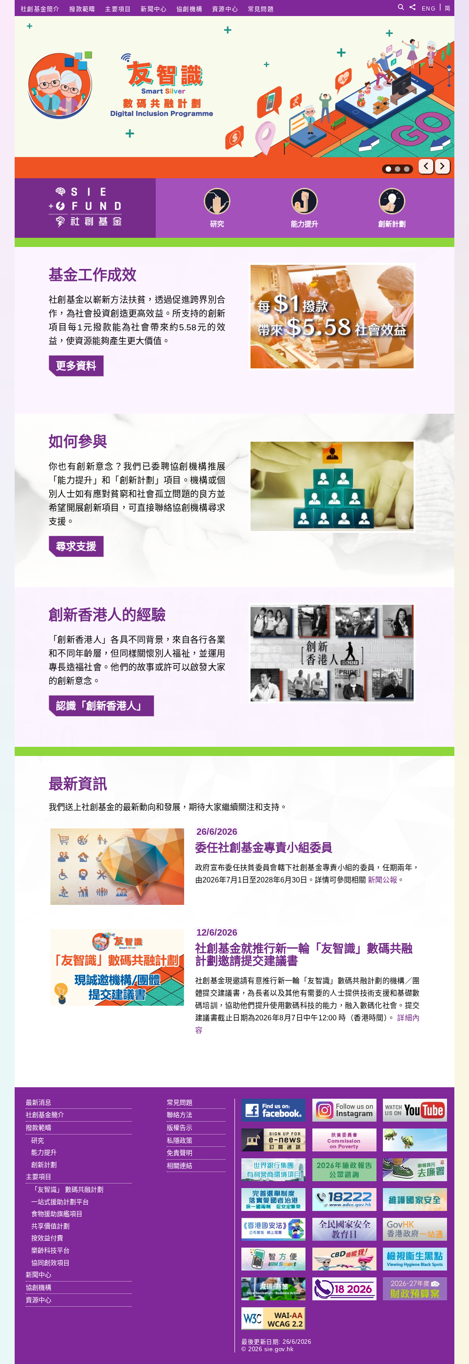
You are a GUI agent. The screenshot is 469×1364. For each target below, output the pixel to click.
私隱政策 (179, 1140)
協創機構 (189, 8)
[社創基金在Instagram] (344, 1119)
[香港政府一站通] (415, 1238)
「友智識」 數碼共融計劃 (67, 1189)
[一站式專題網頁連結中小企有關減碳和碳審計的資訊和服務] (273, 1298)
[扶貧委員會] (344, 1149)
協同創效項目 (50, 1262)
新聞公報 (382, 880)
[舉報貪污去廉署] (415, 1179)
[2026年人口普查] (344, 1298)
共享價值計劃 (50, 1226)
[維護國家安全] (415, 1208)
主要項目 (118, 8)
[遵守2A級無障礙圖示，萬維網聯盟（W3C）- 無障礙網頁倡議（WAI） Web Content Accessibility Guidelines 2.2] (273, 1327)
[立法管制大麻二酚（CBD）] (344, 1268)
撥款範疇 (82, 8)
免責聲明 (179, 1152)
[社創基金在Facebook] (273, 1119)
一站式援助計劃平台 (60, 1201)
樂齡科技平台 (50, 1250)
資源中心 (225, 8)
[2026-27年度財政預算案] (415, 1298)
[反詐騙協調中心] (344, 1208)
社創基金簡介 (40, 8)
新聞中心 (154, 8)
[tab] (388, 169)
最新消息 (38, 1102)
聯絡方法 (179, 1114)
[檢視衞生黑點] (415, 1268)
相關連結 (179, 1165)
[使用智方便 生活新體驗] (273, 1268)
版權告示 (179, 1127)
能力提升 (44, 1152)
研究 (37, 1140)
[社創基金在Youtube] (415, 1119)
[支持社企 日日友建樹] (415, 1149)
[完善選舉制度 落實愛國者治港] (273, 1208)
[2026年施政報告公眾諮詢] (344, 1179)
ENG (429, 7)
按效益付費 (47, 1238)
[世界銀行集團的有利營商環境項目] (273, 1179)
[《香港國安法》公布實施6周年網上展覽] (273, 1238)
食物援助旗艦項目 (56, 1213)
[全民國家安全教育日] (344, 1238)
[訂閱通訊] (273, 1149)
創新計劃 (44, 1164)
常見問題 (261, 8)
